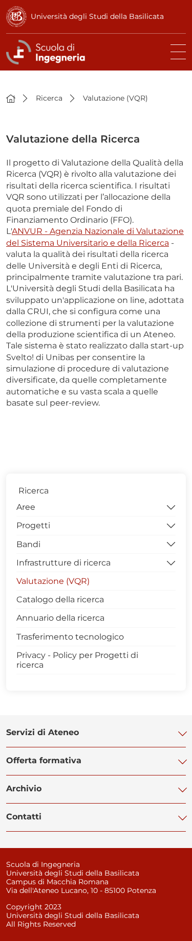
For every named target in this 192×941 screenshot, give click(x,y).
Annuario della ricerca (60, 618)
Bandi (28, 544)
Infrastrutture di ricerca (63, 563)
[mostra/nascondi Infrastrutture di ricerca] (171, 562)
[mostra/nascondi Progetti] (171, 524)
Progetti (33, 525)
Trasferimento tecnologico (70, 637)
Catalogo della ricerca (60, 599)
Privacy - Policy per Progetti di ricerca (77, 660)
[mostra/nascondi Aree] (171, 506)
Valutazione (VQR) (53, 581)
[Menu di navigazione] (178, 52)
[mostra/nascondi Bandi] (171, 543)
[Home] (10, 98)
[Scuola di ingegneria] (47, 52)
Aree (25, 507)
